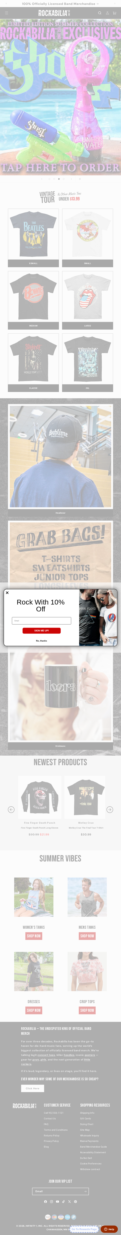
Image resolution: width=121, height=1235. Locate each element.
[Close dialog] (7, 592)
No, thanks (41, 640)
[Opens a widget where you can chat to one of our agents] (109, 1229)
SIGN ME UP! (41, 630)
